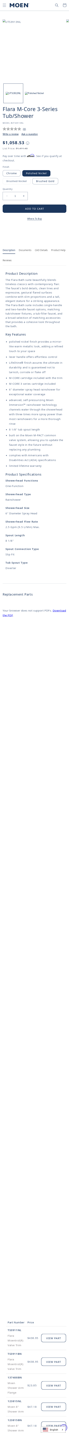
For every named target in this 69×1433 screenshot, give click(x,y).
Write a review (11, 134)
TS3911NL (14, 1330)
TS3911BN (15, 1353)
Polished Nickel (36, 173)
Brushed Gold (45, 181)
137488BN (15, 1377)
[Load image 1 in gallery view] (13, 93)
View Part (53, 1338)
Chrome (11, 173)
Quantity (8, 189)
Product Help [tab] (58, 250)
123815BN (15, 1420)
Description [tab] (9, 250)
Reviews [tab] (7, 260)
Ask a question (29, 134)
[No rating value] (13, 129)
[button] (4, 5)
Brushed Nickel (18, 181)
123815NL (15, 1401)
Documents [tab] (25, 250)
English (54, 1429)
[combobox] (53, 1429)
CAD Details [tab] (41, 250)
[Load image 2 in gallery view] (34, 93)
